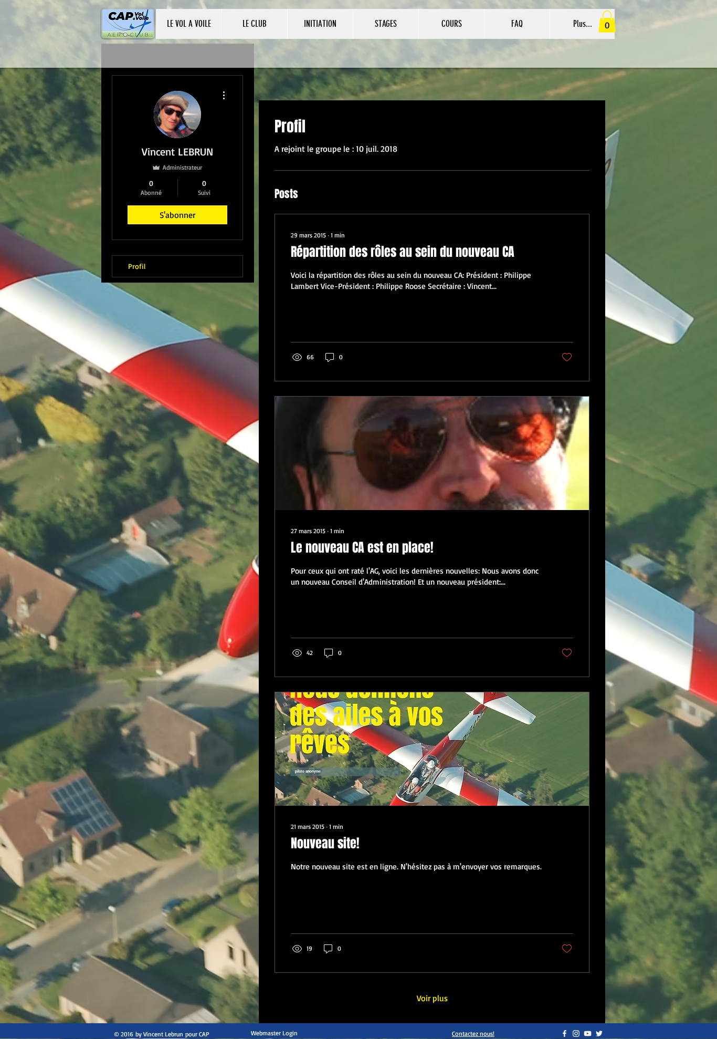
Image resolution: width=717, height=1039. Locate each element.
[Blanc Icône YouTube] (587, 1033)
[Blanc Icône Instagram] (576, 1033)
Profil (136, 266)
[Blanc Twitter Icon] (599, 1033)
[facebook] (564, 1033)
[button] (320, 24)
